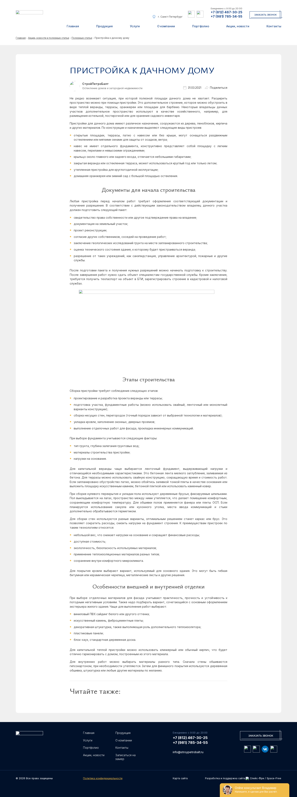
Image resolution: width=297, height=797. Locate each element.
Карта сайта (180, 778)
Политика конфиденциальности (102, 778)
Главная (73, 26)
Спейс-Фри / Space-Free (265, 778)
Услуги (135, 26)
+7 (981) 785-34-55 (226, 16)
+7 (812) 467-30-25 (226, 12)
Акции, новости (237, 26)
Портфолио (200, 26)
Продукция (104, 26)
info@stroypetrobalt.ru (188, 752)
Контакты (273, 26)
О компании (166, 26)
